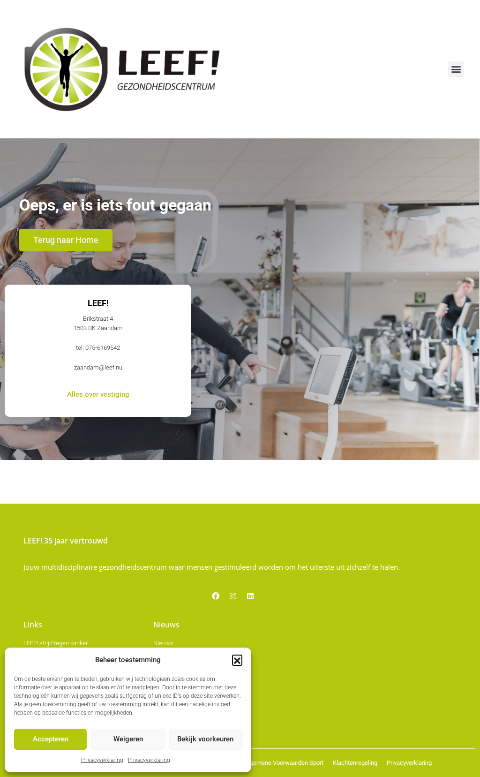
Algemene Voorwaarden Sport (284, 762)
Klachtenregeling (355, 762)
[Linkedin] (250, 595)
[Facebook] (215, 595)
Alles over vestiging (98, 395)
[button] (237, 659)
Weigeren (128, 739)
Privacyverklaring (102, 760)
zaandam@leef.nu (98, 367)
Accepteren (50, 739)
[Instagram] (232, 595)
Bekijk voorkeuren (205, 739)
